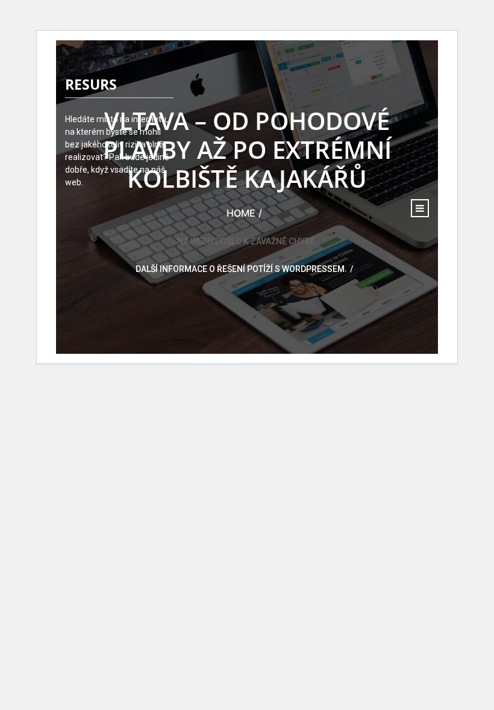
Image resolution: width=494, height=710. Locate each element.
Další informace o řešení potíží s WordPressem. (241, 269)
